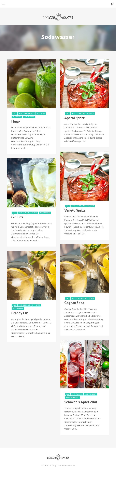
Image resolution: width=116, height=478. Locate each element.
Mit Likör (76, 113)
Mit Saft (36, 305)
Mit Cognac (77, 298)
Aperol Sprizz (74, 118)
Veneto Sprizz (74, 210)
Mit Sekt (41, 113)
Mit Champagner (27, 113)
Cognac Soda (74, 303)
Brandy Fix (19, 313)
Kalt (15, 113)
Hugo (15, 121)
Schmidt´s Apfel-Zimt (80, 402)
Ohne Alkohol (72, 397)
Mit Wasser (29, 117)
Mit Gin (22, 212)
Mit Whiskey (90, 394)
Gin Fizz (17, 217)
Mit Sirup (17, 117)
